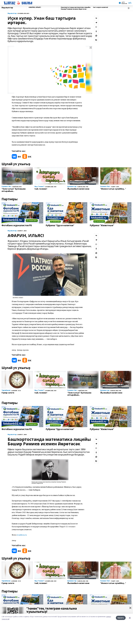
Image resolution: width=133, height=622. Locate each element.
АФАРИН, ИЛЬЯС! (35, 7)
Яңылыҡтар (7, 7)
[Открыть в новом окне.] (16, 156)
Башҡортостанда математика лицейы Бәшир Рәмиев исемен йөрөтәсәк (76, 8)
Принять (121, 618)
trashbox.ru (22, 535)
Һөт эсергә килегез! (100, 7)
